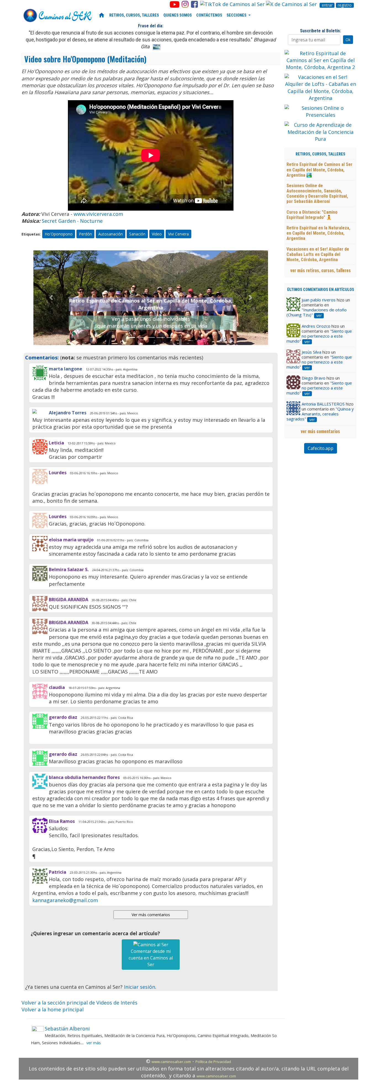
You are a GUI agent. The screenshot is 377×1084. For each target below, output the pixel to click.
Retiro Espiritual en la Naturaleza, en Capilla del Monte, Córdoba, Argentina (318, 233)
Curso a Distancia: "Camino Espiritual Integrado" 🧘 (312, 215)
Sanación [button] (137, 234)
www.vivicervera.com (98, 214)
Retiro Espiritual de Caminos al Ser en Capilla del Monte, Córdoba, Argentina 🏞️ (319, 169)
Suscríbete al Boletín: (320, 30)
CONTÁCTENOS (209, 15)
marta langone (65, 369)
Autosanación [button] (110, 234)
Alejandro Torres (67, 413)
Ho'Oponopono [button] (59, 234)
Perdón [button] (85, 234)
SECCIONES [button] (237, 15)
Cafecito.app (320, 448)
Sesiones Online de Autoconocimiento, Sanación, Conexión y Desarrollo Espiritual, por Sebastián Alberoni (317, 193)
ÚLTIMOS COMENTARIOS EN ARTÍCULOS (320, 289)
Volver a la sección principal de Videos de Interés (79, 1002)
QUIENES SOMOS (177, 15)
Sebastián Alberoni (67, 1028)
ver (319, 315)
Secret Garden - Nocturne (72, 221)
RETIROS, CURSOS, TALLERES (134, 15)
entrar (327, 5)
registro (345, 5)
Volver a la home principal (53, 1009)
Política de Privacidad (213, 1061)
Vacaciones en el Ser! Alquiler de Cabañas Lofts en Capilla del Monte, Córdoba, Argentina (317, 254)
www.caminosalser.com (171, 1061)
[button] (51, 297)
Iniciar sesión (139, 987)
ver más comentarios (320, 431)
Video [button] (157, 234)
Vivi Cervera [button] (178, 234)
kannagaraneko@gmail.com (65, 900)
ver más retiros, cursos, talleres (320, 270)
